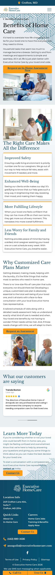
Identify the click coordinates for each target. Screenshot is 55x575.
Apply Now (34, 525)
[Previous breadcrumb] (3, 19)
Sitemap (45, 559)
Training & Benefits (38, 522)
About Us (8, 519)
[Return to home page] (27, 488)
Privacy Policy (30, 559)
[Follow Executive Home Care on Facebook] (27, 553)
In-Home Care (10, 522)
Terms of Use (12, 559)
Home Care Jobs (36, 519)
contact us (8, 468)
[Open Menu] (49, 9)
